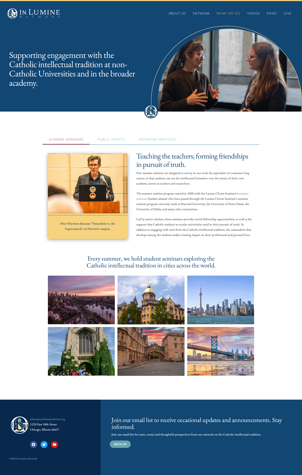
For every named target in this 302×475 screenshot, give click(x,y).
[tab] (66, 139)
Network (201, 13)
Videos (253, 13)
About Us (177, 13)
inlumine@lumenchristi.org (47, 419)
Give (287, 13)
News (271, 13)
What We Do (228, 13)
